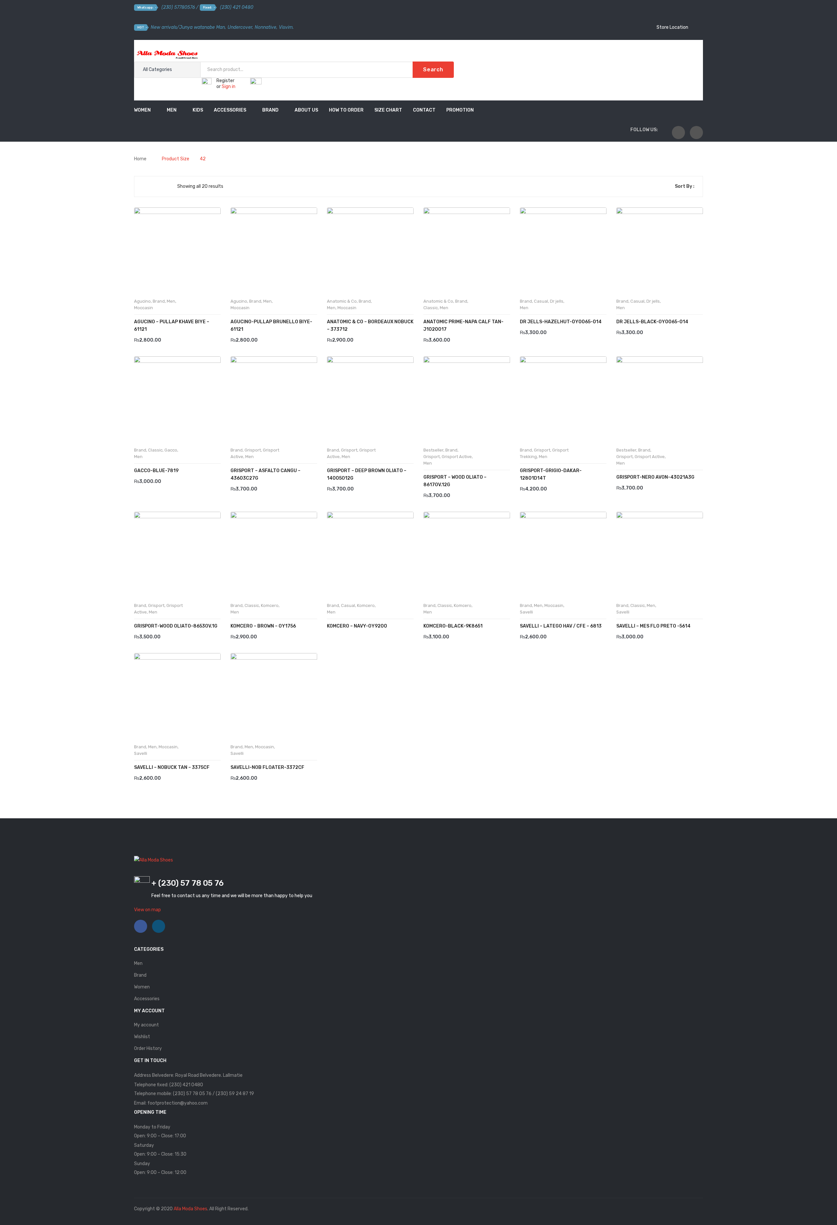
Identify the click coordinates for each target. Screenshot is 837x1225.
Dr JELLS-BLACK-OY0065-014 (652, 322)
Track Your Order (670, 47)
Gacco (170, 450)
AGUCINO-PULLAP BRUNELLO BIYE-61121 (271, 325)
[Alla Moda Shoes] (166, 54)
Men (172, 110)
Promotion (460, 110)
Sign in (228, 86)
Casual (541, 301)
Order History (148, 1048)
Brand (270, 110)
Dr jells (556, 301)
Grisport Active (457, 456)
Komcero (270, 605)
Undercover (240, 27)
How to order (346, 110)
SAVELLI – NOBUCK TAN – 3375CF (172, 767)
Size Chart (388, 110)
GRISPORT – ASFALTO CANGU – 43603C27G (265, 474)
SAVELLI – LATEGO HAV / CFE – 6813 (561, 626)
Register (225, 80)
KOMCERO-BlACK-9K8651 (453, 626)
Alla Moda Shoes (190, 1209)
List (155, 186)
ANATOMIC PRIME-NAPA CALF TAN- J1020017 (463, 325)
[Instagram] (696, 132)
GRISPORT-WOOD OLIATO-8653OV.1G (175, 626)
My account (146, 1025)
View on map (147, 910)
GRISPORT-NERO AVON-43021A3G (655, 477)
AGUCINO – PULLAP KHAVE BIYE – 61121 (171, 325)
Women (142, 110)
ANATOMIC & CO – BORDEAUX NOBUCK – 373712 (370, 325)
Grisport (253, 450)
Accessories (230, 110)
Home (140, 159)
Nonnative (265, 27)
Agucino (142, 301)
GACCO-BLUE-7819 (156, 470)
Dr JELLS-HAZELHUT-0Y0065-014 (561, 322)
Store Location (672, 27)
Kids (198, 110)
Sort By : (684, 186)
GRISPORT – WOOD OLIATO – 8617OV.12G (455, 481)
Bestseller (433, 450)
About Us (306, 110)
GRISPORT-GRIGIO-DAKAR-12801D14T (551, 474)
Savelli (526, 612)
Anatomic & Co (342, 301)
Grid (144, 186)
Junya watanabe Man (202, 27)
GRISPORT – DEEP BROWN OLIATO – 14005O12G (366, 474)
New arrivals (164, 27)
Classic (430, 307)
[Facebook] (678, 132)
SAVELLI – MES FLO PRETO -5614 (653, 626)
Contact (424, 110)
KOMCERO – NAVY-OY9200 (357, 626)
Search (433, 69)
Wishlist (142, 1036)
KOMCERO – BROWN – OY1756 (263, 626)
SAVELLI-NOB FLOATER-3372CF (267, 767)
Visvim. (286, 27)
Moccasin (143, 307)
